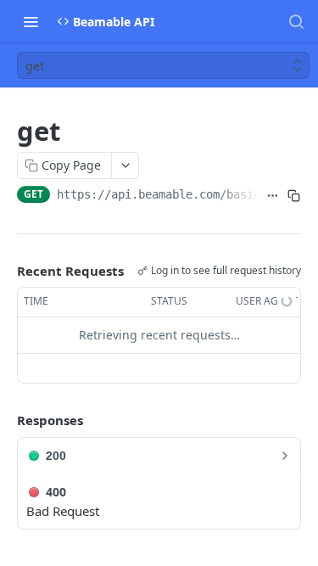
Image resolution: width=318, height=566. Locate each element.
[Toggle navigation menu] (30, 21)
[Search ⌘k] (296, 21)
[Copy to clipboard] (294, 196)
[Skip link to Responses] (5, 420)
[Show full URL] (272, 196)
